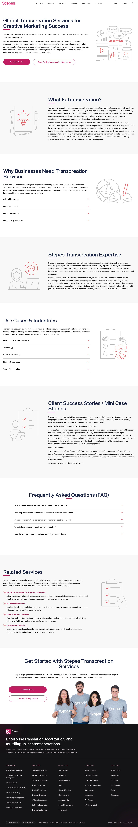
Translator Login (28, 822)
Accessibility (73, 822)
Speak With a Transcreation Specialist (54, 62)
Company (98, 3)
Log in (124, 3)
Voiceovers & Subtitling (16, 625)
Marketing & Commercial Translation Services (25, 592)
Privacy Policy (43, 822)
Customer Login (13, 822)
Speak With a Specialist (27, 698)
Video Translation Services (17, 614)
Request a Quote (16, 62)
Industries (74, 3)
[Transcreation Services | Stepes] (8, 3)
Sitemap (82, 822)
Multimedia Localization (16, 603)
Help (115, 3)
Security (64, 822)
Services (62, 3)
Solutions (50, 3)
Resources (86, 3)
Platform (39, 3)
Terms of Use (54, 822)
